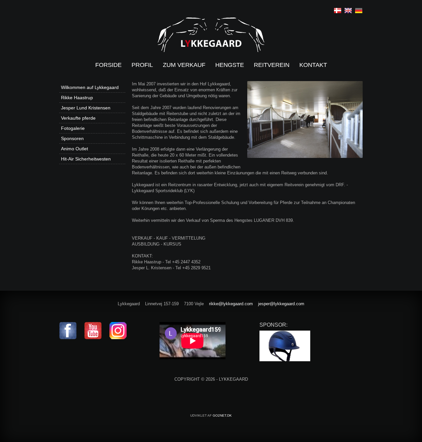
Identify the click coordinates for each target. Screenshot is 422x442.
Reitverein (271, 65)
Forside (108, 65)
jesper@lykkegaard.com (281, 303)
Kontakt (313, 65)
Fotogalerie (73, 128)
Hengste (229, 65)
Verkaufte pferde (78, 118)
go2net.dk (222, 415)
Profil (142, 65)
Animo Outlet (74, 148)
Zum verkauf (184, 65)
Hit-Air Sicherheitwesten (86, 159)
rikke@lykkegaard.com (231, 303)
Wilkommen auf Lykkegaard (90, 87)
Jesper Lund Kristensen (85, 107)
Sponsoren (72, 138)
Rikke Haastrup (77, 97)
